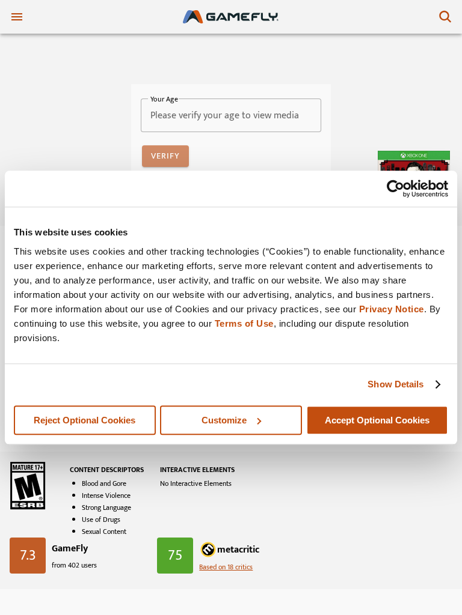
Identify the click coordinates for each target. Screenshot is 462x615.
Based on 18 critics (226, 567)
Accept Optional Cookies (377, 420)
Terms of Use (244, 323)
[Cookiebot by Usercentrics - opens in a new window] (395, 189)
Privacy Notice (391, 309)
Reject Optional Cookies (84, 420)
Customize (224, 420)
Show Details (396, 384)
